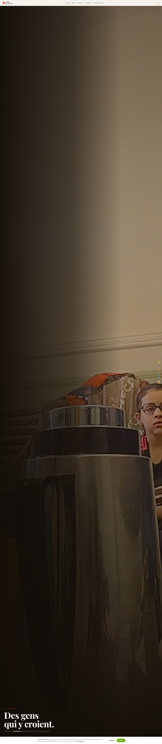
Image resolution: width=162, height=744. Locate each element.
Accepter (121, 740)
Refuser (112, 740)
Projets (73, 3)
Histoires (80, 3)
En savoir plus (80, 741)
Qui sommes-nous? (99, 3)
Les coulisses (88, 3)
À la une (67, 3)
